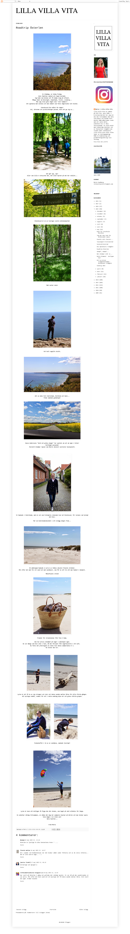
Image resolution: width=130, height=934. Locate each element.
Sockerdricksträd (102, 244)
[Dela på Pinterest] (59, 829)
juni (99, 227)
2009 (97, 293)
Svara (22, 845)
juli (99, 224)
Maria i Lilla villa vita (104, 109)
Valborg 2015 (101, 265)
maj (98, 229)
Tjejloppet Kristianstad (105, 242)
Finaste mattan (25, 850)
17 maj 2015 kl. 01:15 (38, 862)
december (100, 211)
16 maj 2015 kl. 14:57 (38, 850)
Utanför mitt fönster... (105, 239)
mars (99, 271)
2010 (97, 290)
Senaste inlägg (21, 909)
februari (100, 274)
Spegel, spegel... (103, 251)
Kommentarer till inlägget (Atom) (38, 912)
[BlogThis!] (54, 829)
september (100, 219)
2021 (97, 201)
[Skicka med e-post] (53, 829)
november (100, 214)
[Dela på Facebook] (58, 829)
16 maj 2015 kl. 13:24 (32, 840)
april (99, 269)
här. (57, 647)
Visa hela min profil (101, 142)
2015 (97, 209)
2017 (97, 203)
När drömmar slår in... (104, 254)
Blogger (67, 922)
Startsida (53, 909)
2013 (97, 282)
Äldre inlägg (84, 909)
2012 (97, 285)
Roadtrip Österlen (103, 249)
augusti (100, 221)
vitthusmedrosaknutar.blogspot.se (31, 872)
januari (100, 276)
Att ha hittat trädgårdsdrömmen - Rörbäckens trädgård (104, 262)
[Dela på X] (56, 829)
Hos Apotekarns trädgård (105, 246)
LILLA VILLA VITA (47, 10)
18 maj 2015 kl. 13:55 (50, 872)
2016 (97, 206)
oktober (100, 216)
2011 (97, 287)
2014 (97, 280)
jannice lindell (25, 862)
